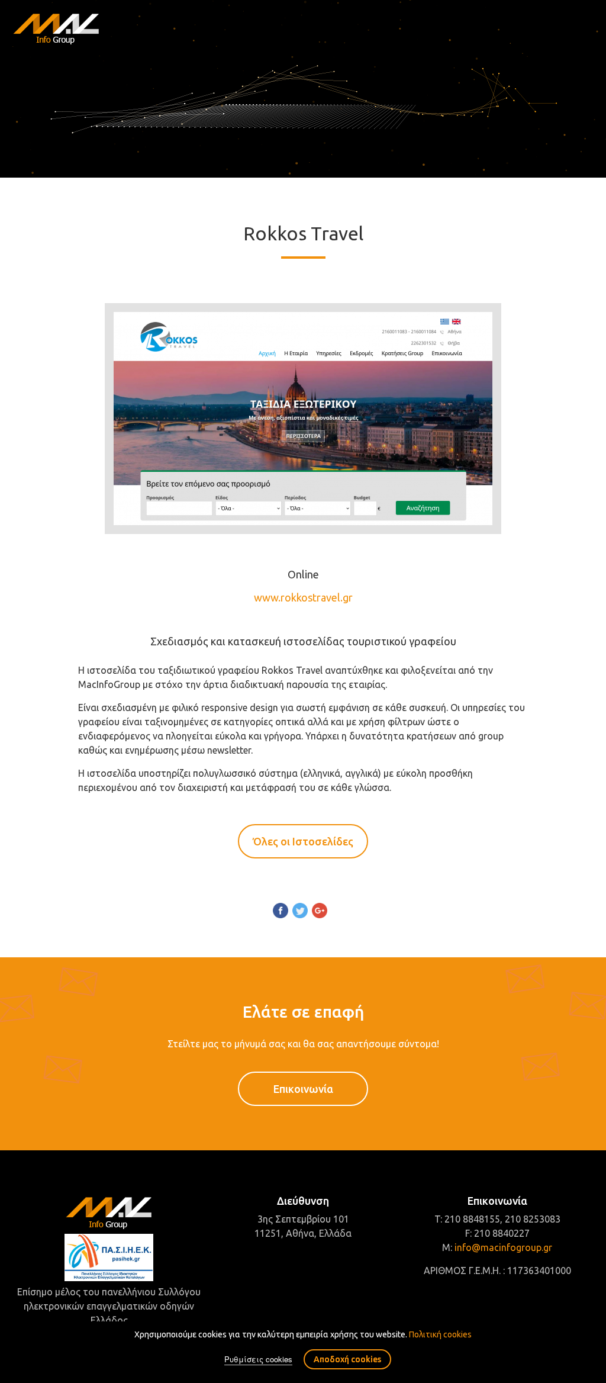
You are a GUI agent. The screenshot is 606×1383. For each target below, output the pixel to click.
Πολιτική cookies (440, 1334)
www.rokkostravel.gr (303, 597)
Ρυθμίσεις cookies (258, 1359)
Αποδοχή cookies (347, 1359)
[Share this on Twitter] (300, 912)
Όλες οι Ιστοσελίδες (303, 841)
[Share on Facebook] (280, 912)
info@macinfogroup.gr (503, 1247)
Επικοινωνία (303, 1089)
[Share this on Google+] (319, 912)
